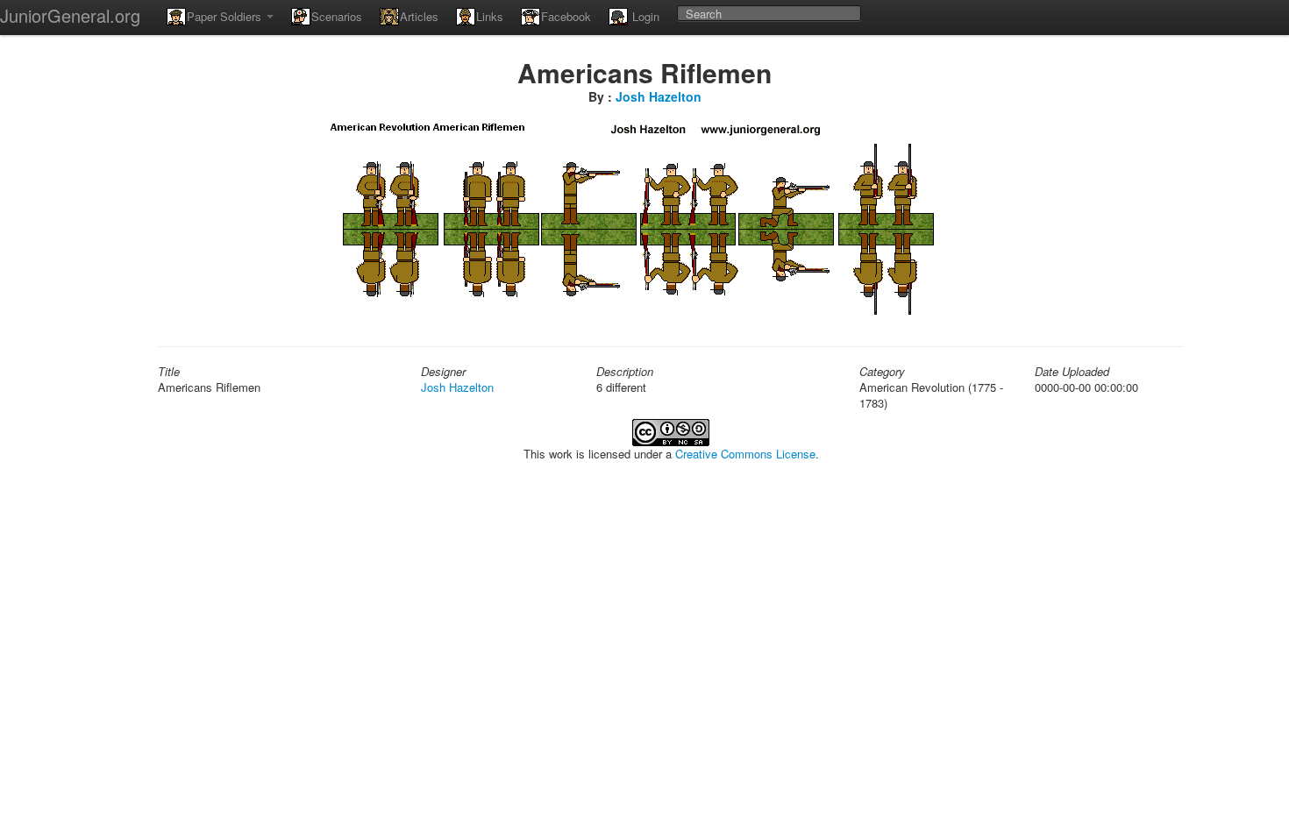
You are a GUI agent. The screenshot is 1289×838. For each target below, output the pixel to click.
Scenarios (336, 16)
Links (489, 16)
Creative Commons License (745, 453)
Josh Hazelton (658, 96)
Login (644, 16)
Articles (419, 16)
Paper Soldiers (226, 16)
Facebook (566, 16)
